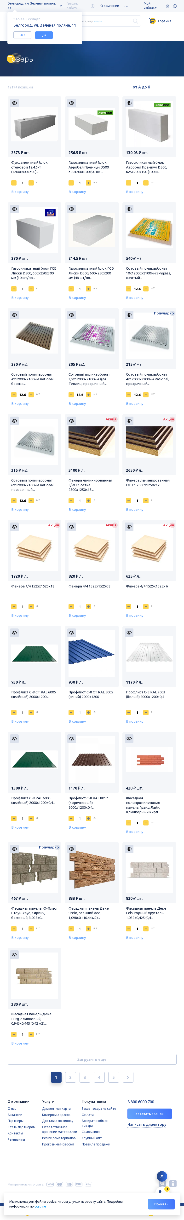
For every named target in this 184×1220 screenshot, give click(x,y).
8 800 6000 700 (140, 1102)
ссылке (40, 1206)
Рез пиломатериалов (59, 1138)
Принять (161, 1204)
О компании (109, 6)
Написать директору (146, 1124)
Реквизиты (16, 1139)
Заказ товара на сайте (99, 1108)
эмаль (97, 21)
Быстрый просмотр (14, 103)
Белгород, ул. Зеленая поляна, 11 (32, 5)
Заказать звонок (150, 1114)
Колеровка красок (56, 1115)
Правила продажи (96, 1144)
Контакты (15, 1133)
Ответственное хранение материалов (59, 1129)
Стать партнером (21, 1127)
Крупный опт (92, 1138)
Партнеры (15, 1121)
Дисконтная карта (56, 1108)
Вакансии (15, 1115)
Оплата (88, 1115)
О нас (12, 1108)
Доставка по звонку (57, 1121)
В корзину (20, 192)
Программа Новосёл (58, 1144)
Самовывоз (91, 1132)
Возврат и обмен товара (95, 1123)
